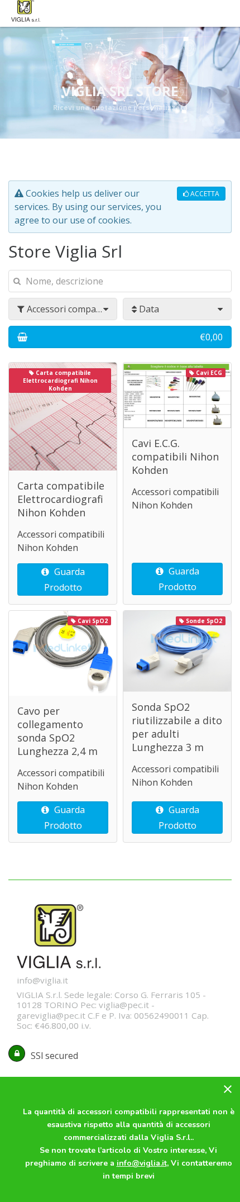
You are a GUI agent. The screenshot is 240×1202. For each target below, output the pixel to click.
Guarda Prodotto (64, 579)
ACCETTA (204, 193)
